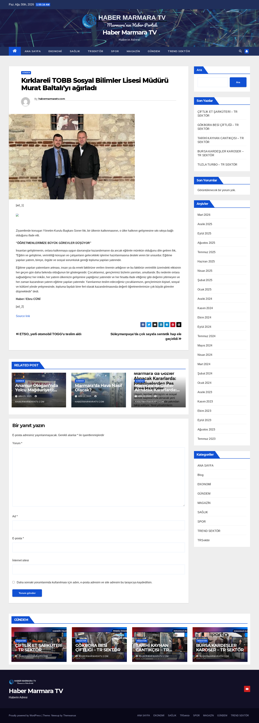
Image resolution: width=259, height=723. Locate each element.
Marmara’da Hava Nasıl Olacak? (98, 387)
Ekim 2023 (204, 410)
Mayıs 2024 (205, 345)
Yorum (17, 443)
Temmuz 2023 (206, 438)
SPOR (115, 51)
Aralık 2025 (205, 224)
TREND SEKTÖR (179, 51)
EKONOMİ (55, 51)
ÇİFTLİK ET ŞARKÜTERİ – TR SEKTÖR (38, 647)
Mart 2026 (204, 214)
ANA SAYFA (33, 51)
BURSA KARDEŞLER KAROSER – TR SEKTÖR (220, 647)
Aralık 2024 (205, 298)
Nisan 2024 (205, 354)
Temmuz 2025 (206, 252)
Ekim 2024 (204, 317)
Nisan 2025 (205, 270)
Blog (201, 474)
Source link (23, 316)
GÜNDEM (154, 51)
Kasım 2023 (205, 401)
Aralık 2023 (205, 392)
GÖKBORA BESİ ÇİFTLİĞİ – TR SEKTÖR (97, 647)
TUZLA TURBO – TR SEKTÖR (218, 164)
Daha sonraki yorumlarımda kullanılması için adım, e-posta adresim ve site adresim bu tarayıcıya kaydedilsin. (84, 582)
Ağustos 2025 (206, 242)
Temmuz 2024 (206, 336)
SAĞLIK (75, 51)
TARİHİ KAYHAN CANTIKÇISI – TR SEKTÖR (152, 650)
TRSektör (95, 51)
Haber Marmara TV (129, 32)
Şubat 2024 (205, 373)
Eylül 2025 (204, 233)
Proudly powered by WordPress (25, 715)
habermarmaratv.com (51, 98)
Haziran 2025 (206, 261)
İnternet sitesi (20, 560)
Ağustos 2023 (206, 429)
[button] (240, 51)
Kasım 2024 (205, 308)
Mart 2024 (204, 364)
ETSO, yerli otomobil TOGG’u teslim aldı (50, 334)
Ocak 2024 (204, 382)
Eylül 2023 (204, 420)
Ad (15, 516)
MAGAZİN (133, 51)
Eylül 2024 (204, 326)
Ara (199, 70)
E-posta (18, 538)
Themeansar (69, 715)
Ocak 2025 (204, 289)
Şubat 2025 (205, 280)
